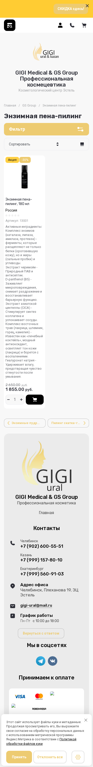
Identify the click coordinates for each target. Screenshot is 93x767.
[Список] (82, 144)
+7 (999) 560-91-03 (42, 574)
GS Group (29, 105)
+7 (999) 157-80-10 (41, 560)
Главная (10, 105)
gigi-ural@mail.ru (36, 605)
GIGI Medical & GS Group (46, 497)
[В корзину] (35, 400)
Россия (11, 210)
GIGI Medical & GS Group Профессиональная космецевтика (46, 78)
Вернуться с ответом (41, 633)
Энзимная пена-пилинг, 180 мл (18, 201)
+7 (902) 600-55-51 (41, 546)
